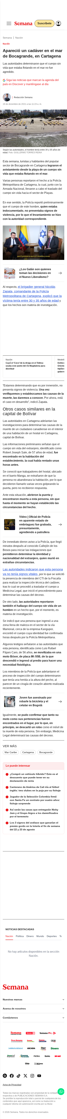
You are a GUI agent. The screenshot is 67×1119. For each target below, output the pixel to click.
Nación (19, 37)
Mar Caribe (11, 752)
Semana (7, 37)
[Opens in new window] (12, 1076)
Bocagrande (46, 752)
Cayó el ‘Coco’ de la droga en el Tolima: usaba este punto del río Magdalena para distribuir (25, 366)
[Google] (5, 1076)
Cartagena (28, 752)
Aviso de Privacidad (16, 1085)
